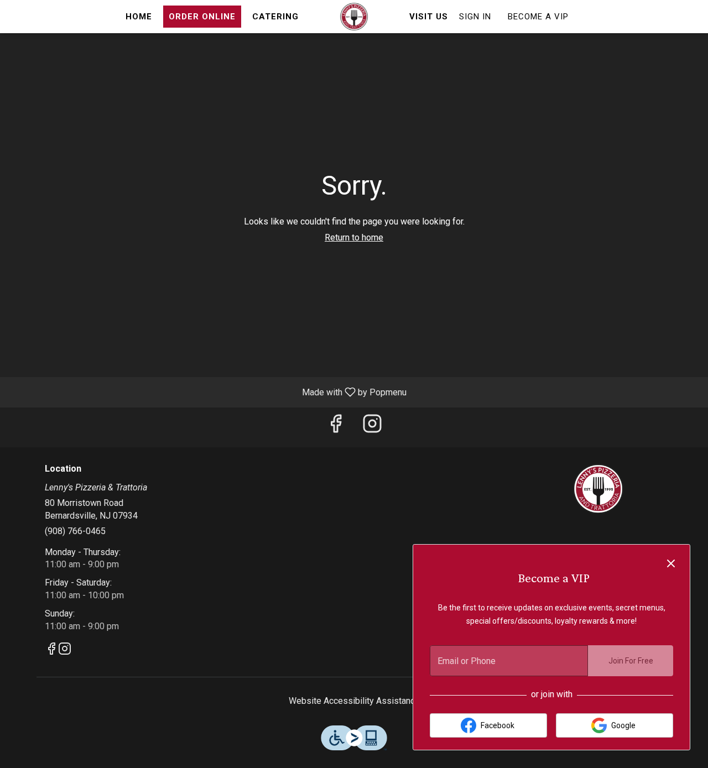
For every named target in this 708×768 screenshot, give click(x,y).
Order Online (202, 17)
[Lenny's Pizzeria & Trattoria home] (354, 16)
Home (139, 17)
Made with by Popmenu (207, 391)
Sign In (475, 17)
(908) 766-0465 (75, 531)
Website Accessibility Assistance (354, 701)
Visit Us (428, 17)
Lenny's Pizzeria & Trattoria (598, 489)
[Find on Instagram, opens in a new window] (372, 427)
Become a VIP (538, 17)
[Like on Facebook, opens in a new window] (336, 427)
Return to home (354, 237)
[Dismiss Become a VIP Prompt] (671, 563)
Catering (275, 17)
